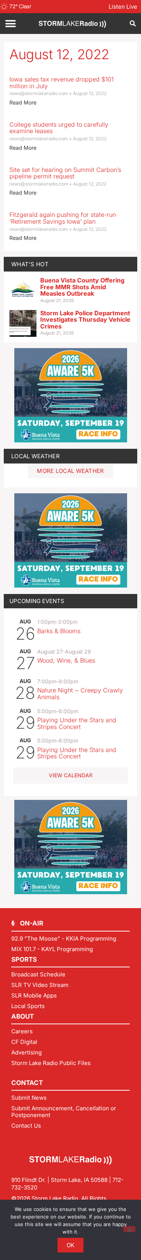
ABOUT (22, 1016)
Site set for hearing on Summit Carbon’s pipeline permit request (65, 173)
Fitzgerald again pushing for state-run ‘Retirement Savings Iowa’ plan (62, 218)
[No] (129, 1229)
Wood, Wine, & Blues (66, 660)
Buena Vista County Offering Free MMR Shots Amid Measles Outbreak (82, 286)
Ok (71, 1245)
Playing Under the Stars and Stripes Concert (76, 723)
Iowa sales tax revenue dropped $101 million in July (61, 82)
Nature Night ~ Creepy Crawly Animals (80, 693)
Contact (27, 1083)
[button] (10, 23)
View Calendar (70, 775)
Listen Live (123, 6)
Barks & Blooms (58, 631)
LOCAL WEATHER (35, 456)
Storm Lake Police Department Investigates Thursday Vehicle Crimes (85, 319)
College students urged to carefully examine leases (58, 128)
